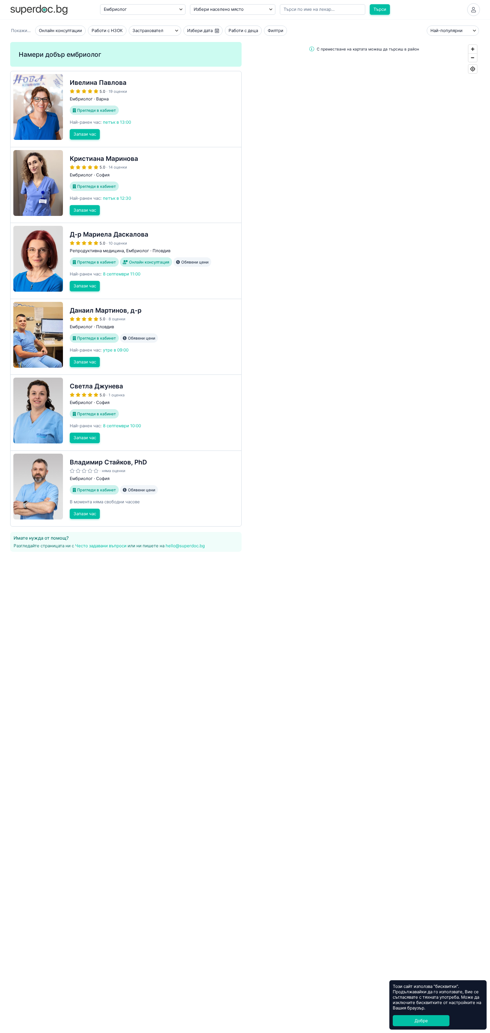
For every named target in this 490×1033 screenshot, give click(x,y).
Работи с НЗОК (107, 30)
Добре (421, 1020)
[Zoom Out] (472, 57)
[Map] (364, 352)
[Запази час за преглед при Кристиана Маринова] (125, 185)
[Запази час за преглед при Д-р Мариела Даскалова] (125, 261)
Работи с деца (243, 30)
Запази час (84, 134)
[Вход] (473, 9)
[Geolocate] (472, 69)
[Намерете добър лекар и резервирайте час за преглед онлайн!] (38, 9)
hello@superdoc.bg (185, 545)
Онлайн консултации (60, 30)
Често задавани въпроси (100, 545)
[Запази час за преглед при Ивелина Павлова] (125, 109)
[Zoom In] (472, 49)
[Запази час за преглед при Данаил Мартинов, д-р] (125, 337)
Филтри (275, 30)
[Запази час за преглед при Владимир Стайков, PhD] (125, 489)
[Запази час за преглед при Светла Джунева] (125, 413)
